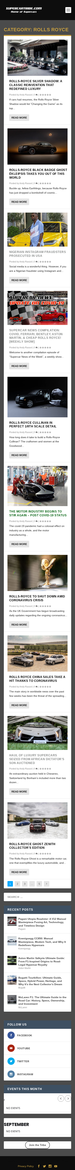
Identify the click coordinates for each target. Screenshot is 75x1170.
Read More (19, 117)
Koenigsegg (24, 948)
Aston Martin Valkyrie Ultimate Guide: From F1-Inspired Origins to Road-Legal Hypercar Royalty (41, 961)
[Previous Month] (61, 1098)
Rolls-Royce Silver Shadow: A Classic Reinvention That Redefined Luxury (35, 85)
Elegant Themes (30, 1161)
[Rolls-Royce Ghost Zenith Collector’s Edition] (37, 820)
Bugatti (21, 987)
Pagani (21, 929)
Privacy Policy (26, 1166)
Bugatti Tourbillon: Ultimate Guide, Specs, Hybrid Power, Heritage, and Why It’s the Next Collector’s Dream (40, 981)
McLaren (22, 1007)
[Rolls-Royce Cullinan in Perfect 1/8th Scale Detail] (37, 397)
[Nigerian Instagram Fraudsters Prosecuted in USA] (37, 230)
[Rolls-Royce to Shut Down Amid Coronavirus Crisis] (37, 573)
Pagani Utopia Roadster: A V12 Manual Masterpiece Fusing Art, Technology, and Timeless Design (42, 922)
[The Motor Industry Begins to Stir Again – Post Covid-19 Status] (37, 486)
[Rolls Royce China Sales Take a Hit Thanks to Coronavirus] (37, 653)
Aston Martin (24, 968)
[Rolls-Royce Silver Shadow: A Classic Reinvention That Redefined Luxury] (37, 58)
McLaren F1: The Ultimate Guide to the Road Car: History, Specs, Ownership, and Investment (42, 1000)
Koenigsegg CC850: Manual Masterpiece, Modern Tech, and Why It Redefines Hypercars (42, 941)
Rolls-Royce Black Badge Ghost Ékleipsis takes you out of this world (38, 173)
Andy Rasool (25, 95)
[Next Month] (68, 1098)
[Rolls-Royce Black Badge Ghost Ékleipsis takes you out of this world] (37, 146)
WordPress (62, 1161)
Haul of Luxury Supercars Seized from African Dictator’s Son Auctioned (36, 759)
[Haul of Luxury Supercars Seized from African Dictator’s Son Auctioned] (37, 733)
